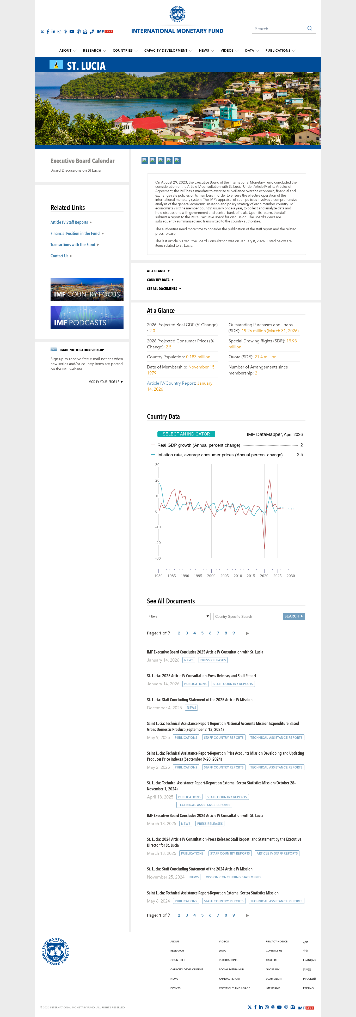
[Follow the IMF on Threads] (65, 31)
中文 (305, 950)
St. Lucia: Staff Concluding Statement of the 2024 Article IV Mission (200, 868)
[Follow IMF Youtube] (72, 31)
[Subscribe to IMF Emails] (85, 31)
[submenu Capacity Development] (191, 50)
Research (92, 50)
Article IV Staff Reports (69, 222)
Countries (123, 50)
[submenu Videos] (237, 50)
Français (309, 960)
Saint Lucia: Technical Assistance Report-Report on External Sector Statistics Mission (213, 892)
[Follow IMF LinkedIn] (53, 31)
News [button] (188, 660)
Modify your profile (104, 381)
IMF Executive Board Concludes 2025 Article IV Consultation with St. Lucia (205, 652)
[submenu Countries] (136, 50)
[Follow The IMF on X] (42, 31)
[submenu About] (75, 50)
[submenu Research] (104, 50)
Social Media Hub (231, 969)
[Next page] (246, 633)
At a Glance (156, 271)
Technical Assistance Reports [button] (276, 737)
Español (309, 988)
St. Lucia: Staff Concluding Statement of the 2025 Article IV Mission (200, 699)
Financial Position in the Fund (75, 233)
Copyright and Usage (234, 988)
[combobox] (179, 616)
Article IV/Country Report (171, 383)
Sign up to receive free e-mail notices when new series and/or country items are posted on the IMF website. (87, 364)
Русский (309, 979)
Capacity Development (166, 50)
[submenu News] (212, 50)
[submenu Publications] (294, 50)
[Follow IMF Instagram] (59, 31)
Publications (278, 50)
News (204, 50)
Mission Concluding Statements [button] (233, 877)
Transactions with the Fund (73, 244)
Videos (227, 50)
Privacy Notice (276, 941)
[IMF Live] (306, 1007)
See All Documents (162, 288)
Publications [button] (195, 684)
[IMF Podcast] (79, 31)
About (65, 50)
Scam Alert (274, 979)
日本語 (307, 969)
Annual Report (230, 979)
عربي (305, 941)
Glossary (272, 969)
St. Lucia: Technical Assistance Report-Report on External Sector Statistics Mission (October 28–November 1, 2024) (221, 785)
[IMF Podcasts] (286, 1007)
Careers (271, 960)
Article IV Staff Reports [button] (277, 853)
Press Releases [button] (213, 660)
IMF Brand (273, 988)
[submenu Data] (257, 50)
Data (249, 50)
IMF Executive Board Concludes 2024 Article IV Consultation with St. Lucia (205, 815)
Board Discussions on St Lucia (76, 170)
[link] (145, 160)
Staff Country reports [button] (233, 684)
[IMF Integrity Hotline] (92, 31)
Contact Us (59, 255)
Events (175, 988)
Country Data (158, 279)
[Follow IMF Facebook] (48, 31)
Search (292, 616)
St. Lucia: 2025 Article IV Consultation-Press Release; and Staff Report (201, 675)
